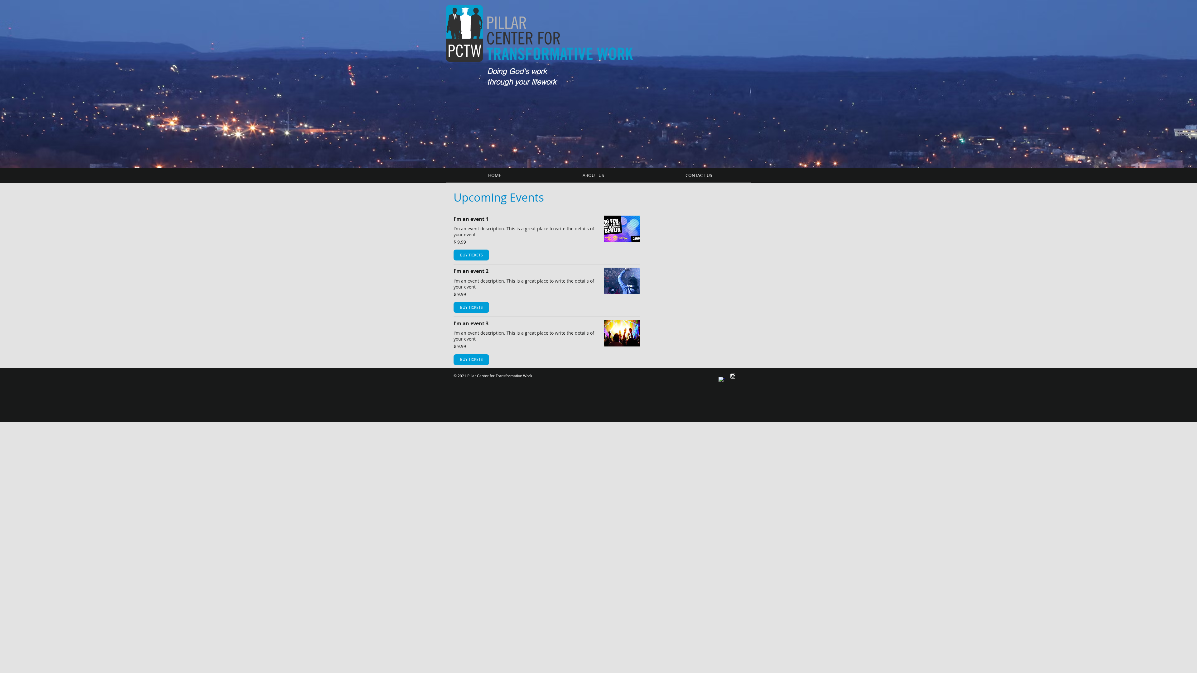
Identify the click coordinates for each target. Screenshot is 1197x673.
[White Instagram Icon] (732, 376)
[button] (593, 175)
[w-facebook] (722, 380)
